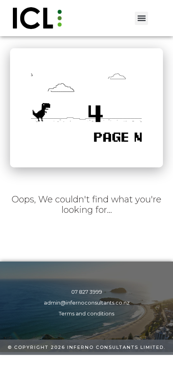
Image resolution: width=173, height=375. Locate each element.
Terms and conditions (86, 314)
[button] (141, 18)
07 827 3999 (86, 292)
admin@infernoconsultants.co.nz (87, 303)
